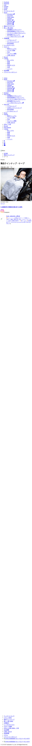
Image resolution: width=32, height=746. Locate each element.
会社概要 (6, 70)
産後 (8, 61)
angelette (9, 18)
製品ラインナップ (9, 26)
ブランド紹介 (8, 717)
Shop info (6, 104)
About (5, 78)
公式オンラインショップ (14, 107)
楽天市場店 (10, 43)
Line (5, 5)
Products (6, 93)
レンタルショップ (12, 111)
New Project (7, 94)
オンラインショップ (13, 41)
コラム (6, 735)
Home (5, 9)
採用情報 (6, 733)
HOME (6, 153)
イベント (9, 68)
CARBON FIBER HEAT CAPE (11, 207)
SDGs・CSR (7, 124)
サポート (6, 47)
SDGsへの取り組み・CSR (11, 728)
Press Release (7, 127)
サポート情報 (8, 726)
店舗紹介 (6, 723)
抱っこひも (10, 60)
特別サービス (11, 65)
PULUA (9, 24)
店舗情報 (6, 38)
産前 (8, 63)
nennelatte (10, 21)
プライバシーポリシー (10, 72)
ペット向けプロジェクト (14, 36)
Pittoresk (9, 23)
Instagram (6, 3)
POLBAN (10, 14)
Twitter (6, 8)
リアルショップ (11, 40)
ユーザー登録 (11, 50)
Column (6, 58)
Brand (5, 12)
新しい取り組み (8, 28)
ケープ (3, 203)
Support (6, 114)
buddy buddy (10, 17)
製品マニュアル (11, 48)
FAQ (8, 52)
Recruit (6, 57)
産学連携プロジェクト (13, 34)
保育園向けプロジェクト (14, 29)
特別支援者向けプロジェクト (15, 31)
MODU (9, 20)
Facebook (6, 2)
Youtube (6, 6)
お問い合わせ (11, 55)
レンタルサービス (9, 45)
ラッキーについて (9, 11)
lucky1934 (10, 15)
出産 (8, 67)
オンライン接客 (11, 53)
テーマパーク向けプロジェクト (16, 33)
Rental (5, 113)
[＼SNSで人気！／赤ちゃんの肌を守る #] (8, 521)
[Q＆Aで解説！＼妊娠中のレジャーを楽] (23, 648)
